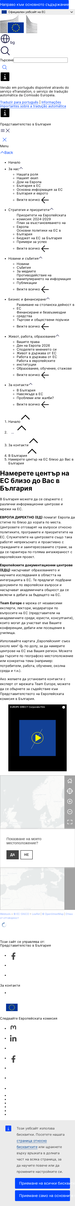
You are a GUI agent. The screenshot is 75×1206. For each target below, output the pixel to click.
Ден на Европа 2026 (33, 345)
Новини (23, 264)
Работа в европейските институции (36, 362)
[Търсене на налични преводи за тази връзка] (21, 646)
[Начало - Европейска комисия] (18, 24)
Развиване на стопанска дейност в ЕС (45, 306)
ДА (12, 854)
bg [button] (12, 42)
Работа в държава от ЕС (37, 357)
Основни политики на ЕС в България (39, 232)
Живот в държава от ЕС (36, 353)
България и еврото (32, 193)
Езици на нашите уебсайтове (32, 1099)
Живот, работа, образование (31, 336)
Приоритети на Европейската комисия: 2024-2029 (41, 217)
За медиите (26, 271)
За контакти (18, 385)
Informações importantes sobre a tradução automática (33, 104)
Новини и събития (23, 258)
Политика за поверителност (31, 1106)
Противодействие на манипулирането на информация (44, 277)
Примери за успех (32, 242)
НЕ (26, 854)
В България (26, 390)
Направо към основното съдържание (34, 4)
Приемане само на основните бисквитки (44, 1195)
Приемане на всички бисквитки (44, 1183)
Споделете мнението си (37, 349)
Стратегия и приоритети (29, 210)
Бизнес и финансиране (27, 299)
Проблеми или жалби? (35, 398)
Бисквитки (17, 1103)
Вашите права (28, 342)
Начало (14, 162)
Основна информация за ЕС (40, 189)
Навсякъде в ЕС (30, 394)
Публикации (27, 283)
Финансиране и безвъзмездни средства (41, 314)
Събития (24, 267)
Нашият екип (27, 178)
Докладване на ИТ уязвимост (32, 1095)
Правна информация (25, 1110)
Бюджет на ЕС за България (39, 238)
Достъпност (18, 1114)
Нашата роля (27, 174)
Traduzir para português (19, 102)
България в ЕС (29, 185)
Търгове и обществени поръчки (43, 320)
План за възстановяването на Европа (41, 224)
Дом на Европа (29, 182)
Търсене (7, 60)
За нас (13, 169)
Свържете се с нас (24, 992)
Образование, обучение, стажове (44, 368)
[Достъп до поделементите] (23, 168)
